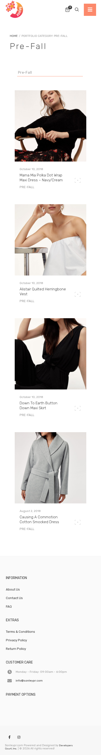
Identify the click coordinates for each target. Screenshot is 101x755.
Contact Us (14, 598)
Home (14, 36)
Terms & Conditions (20, 631)
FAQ (9, 606)
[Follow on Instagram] (18, 737)
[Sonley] (15, 10)
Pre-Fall (25, 73)
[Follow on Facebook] (9, 737)
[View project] (50, 160)
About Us (13, 589)
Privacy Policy (16, 640)
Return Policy (16, 649)
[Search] (76, 10)
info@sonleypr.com (29, 680)
